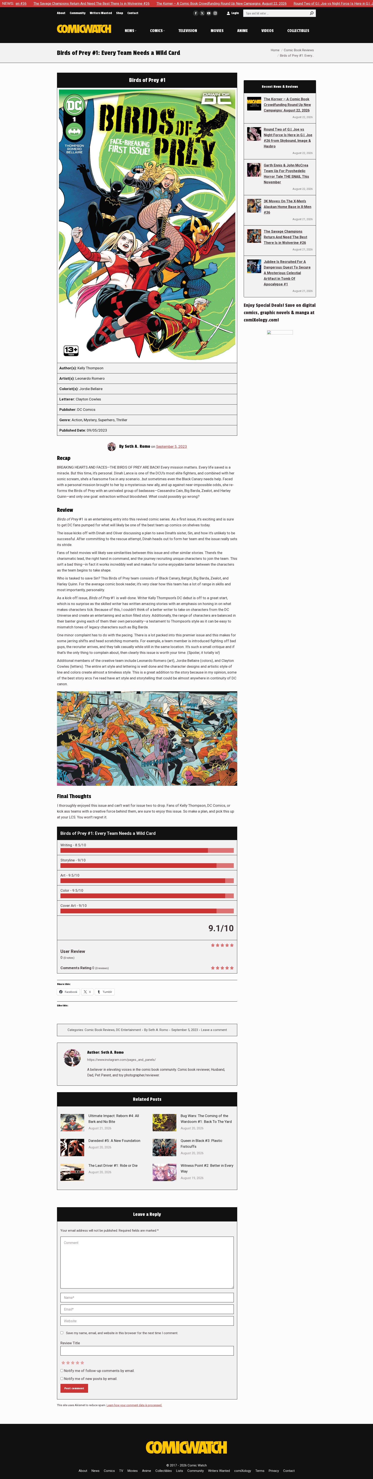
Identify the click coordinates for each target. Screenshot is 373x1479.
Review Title (70, 1343)
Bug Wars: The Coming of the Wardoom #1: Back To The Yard (206, 1119)
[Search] (311, 13)
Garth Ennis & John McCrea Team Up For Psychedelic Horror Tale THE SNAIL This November (286, 173)
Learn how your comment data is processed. (134, 1405)
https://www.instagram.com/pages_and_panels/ (121, 1060)
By (156, 1030)
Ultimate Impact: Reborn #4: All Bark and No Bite (114, 1119)
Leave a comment (214, 1030)
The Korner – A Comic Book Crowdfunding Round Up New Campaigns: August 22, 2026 (144, 4)
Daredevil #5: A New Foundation (114, 1140)
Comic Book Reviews (100, 1030)
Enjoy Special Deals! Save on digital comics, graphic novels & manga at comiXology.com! (280, 313)
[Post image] (72, 1122)
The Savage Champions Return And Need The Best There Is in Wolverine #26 (285, 237)
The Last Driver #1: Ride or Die (113, 1165)
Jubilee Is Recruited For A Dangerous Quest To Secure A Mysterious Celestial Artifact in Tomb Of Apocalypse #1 (287, 273)
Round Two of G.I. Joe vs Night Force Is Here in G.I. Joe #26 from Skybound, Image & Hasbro (286, 4)
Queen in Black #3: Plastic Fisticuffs (201, 1143)
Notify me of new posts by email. (90, 1379)
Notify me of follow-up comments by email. (99, 1371)
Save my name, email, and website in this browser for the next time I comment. (122, 1333)
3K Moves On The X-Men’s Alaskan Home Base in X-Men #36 (287, 206)
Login (235, 13)
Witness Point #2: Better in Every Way (207, 1168)
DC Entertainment (128, 1030)
